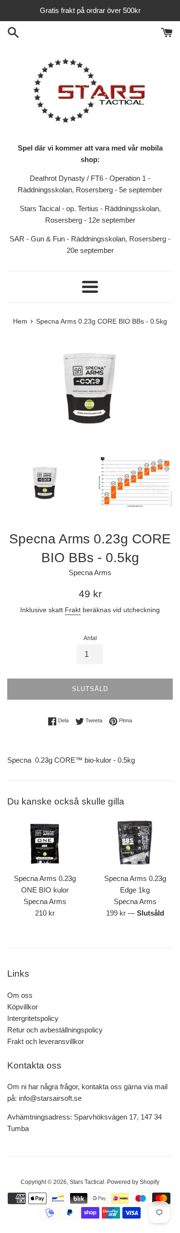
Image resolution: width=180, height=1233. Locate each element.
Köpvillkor (22, 1007)
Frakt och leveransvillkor (45, 1041)
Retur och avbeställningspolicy (55, 1030)
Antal (90, 638)
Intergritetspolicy (33, 1018)
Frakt (73, 610)
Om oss (20, 995)
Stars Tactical (87, 1182)
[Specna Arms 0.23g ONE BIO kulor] (45, 843)
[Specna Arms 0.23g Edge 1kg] (135, 843)
